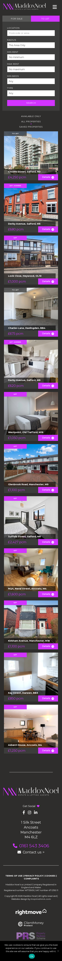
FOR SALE (17, 18)
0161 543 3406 (34, 845)
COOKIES (50, 875)
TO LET (45, 18)
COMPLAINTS (31, 878)
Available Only (31, 116)
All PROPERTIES (31, 121)
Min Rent (12, 52)
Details (47, 177)
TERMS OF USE (13, 875)
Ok (31, 956)
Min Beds (13, 76)
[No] (58, 951)
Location (13, 28)
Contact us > (34, 852)
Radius (11, 40)
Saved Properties (31, 126)
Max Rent (13, 64)
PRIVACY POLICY (33, 875)
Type (10, 88)
